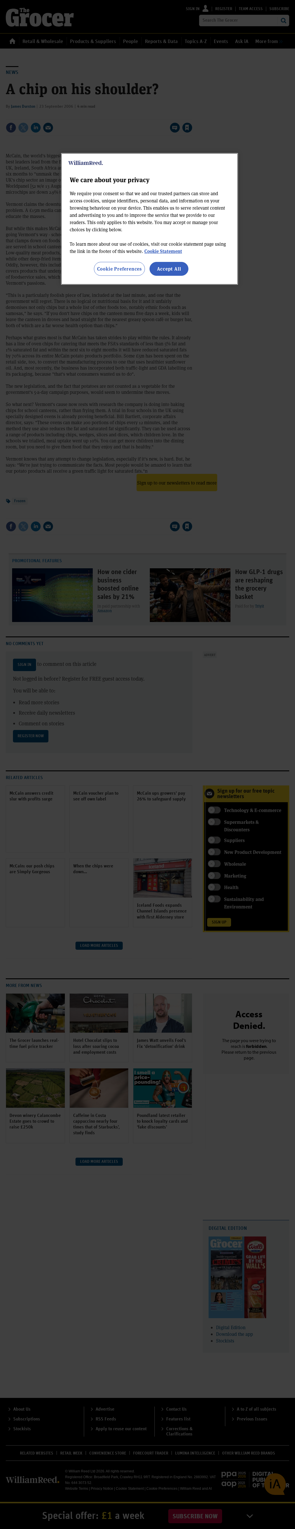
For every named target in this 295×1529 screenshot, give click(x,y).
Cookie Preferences (119, 268)
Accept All (169, 268)
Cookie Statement (163, 251)
